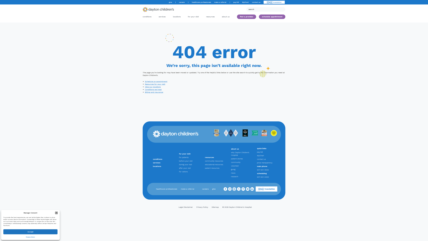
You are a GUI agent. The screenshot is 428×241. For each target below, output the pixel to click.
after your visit (185, 168)
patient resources (212, 168)
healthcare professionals (201, 2)
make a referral (220, 2)
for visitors (183, 172)
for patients (184, 157)
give (170, 2)
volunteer (235, 166)
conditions (147, 17)
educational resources (214, 164)
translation (277, 2)
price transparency (264, 163)
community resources (214, 161)
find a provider (246, 17)
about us (235, 149)
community (235, 162)
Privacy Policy (30, 237)
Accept (30, 232)
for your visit (193, 17)
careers (182, 2)
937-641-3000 (263, 170)
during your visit (185, 164)
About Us (226, 17)
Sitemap (215, 207)
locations (177, 17)
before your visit (185, 161)
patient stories (237, 159)
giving (233, 169)
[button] (56, 213)
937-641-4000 (263, 177)
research (234, 177)
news (233, 173)
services (162, 17)
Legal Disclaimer (186, 207)
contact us (256, 2)
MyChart (245, 2)
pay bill (236, 2)
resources (210, 17)
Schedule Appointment (272, 17)
